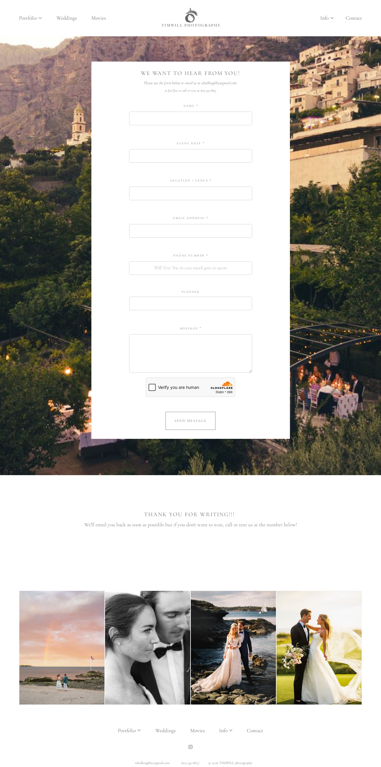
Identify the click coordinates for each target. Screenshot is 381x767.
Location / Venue (189, 180)
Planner (191, 292)
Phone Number (188, 255)
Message (189, 328)
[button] (326, 18)
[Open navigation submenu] (40, 18)
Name (188, 106)
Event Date (189, 143)
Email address (189, 218)
